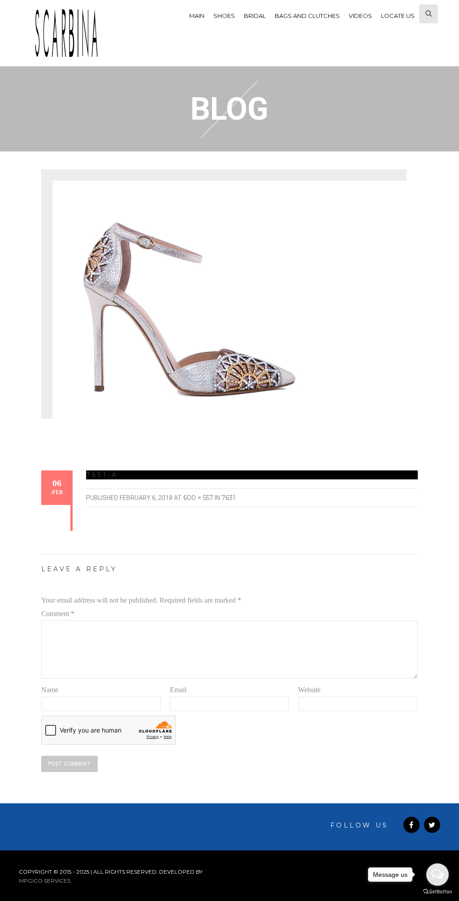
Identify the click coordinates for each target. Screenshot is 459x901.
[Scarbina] (66, 33)
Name (49, 690)
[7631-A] (186, 305)
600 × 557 (198, 498)
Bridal (255, 15)
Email (178, 690)
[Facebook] (411, 825)
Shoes (224, 15)
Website (309, 690)
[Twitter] (432, 825)
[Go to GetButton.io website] (437, 892)
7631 (228, 498)
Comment (57, 613)
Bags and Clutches (307, 15)
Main (196, 15)
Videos (360, 15)
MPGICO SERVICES (44, 880)
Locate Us (398, 15)
